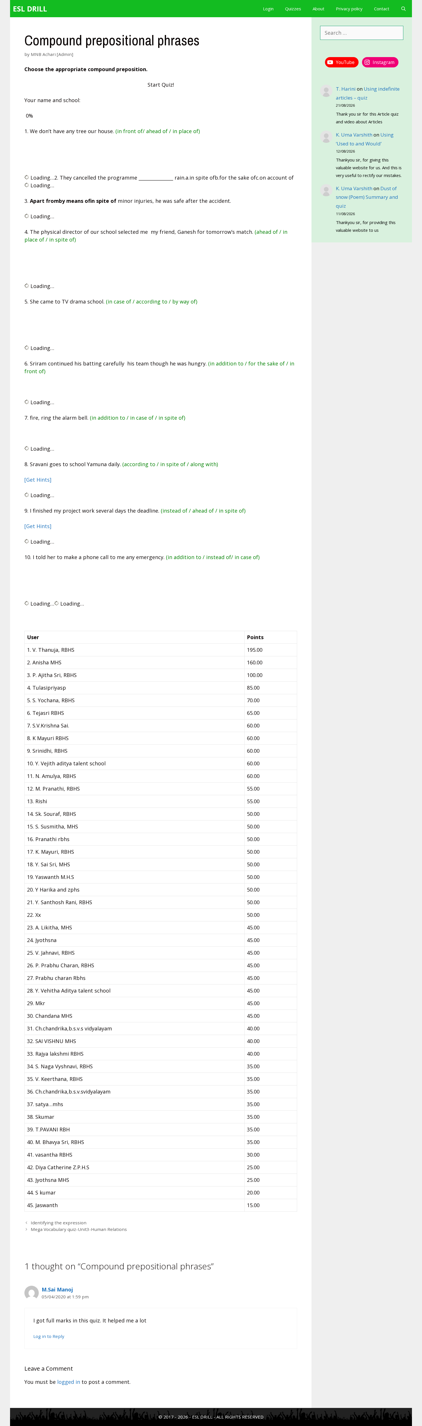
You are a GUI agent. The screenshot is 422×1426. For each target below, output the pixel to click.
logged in (68, 1381)
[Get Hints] (37, 479)
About (318, 8)
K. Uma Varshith (354, 134)
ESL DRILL (30, 8)
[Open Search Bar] (403, 8)
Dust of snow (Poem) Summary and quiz (367, 197)
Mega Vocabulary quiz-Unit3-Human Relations (79, 1229)
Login (268, 8)
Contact (381, 8)
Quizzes (293, 8)
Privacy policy (349, 8)
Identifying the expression (58, 1222)
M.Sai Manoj (57, 1289)
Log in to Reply (48, 1336)
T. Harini (346, 88)
